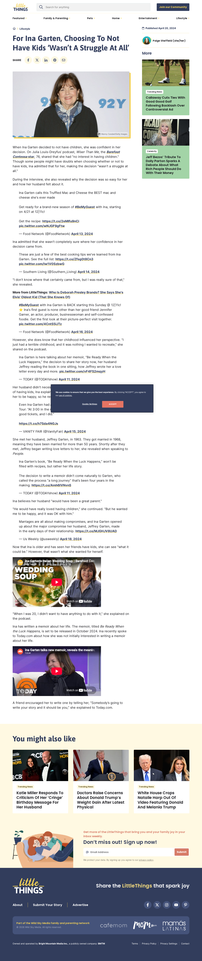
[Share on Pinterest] (55, 60)
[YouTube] (176, 905)
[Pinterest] (185, 905)
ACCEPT (112, 404)
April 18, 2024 (71, 539)
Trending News (154, 91)
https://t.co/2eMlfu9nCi (60, 221)
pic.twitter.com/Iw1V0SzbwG (41, 264)
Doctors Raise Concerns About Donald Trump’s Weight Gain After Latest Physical (100, 800)
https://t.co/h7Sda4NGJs (38, 423)
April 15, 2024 (75, 431)
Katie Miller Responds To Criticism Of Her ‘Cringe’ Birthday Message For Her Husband (39, 800)
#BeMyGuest (85, 207)
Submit (182, 852)
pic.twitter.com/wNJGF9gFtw (42, 226)
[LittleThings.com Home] (20, 7)
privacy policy (146, 860)
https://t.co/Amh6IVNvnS (51, 485)
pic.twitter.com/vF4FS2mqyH (82, 371)
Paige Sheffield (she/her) (169, 41)
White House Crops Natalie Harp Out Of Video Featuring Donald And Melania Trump (160, 800)
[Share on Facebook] (28, 60)
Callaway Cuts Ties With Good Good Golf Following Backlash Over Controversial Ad (165, 103)
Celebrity (152, 151)
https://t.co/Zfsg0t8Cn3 (74, 259)
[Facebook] (148, 905)
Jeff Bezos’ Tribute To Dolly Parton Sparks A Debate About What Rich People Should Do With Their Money (163, 165)
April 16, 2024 (82, 332)
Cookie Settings (89, 404)
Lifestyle (25, 28)
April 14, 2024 (89, 272)
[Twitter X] (157, 905)
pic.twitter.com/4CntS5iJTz (40, 324)
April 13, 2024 (82, 234)
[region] (102, 398)
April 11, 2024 (69, 379)
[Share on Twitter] (37, 60)
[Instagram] (166, 905)
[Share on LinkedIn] (46, 60)
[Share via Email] (63, 60)
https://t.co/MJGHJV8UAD (96, 531)
